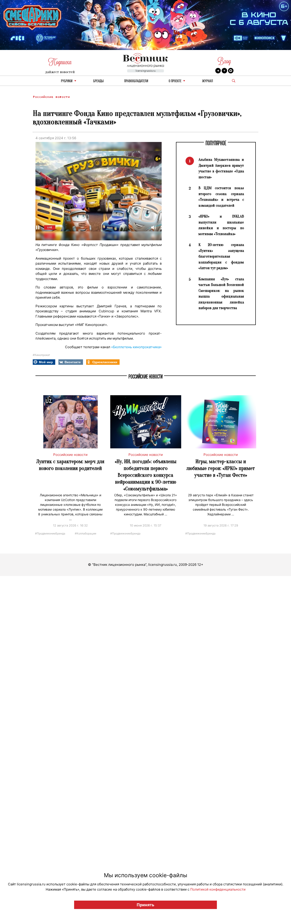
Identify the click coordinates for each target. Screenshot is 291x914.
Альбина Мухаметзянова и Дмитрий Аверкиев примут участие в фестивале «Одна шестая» (221, 168)
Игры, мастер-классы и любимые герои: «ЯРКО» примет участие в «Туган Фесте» (220, 468)
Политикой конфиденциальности (218, 889)
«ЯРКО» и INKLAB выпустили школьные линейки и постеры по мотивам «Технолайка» (221, 225)
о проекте (175, 81)
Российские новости (51, 97)
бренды (98, 81)
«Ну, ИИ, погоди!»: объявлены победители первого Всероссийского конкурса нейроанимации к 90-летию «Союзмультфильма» (145, 475)
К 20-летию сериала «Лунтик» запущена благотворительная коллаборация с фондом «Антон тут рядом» (221, 256)
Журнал (207, 81)
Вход (224, 61)
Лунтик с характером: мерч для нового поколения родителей (70, 464)
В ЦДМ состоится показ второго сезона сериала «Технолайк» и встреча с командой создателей (221, 197)
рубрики (67, 81)
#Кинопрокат (41, 355)
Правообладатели (136, 81)
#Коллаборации (85, 533)
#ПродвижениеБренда (50, 533)
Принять (145, 904)
